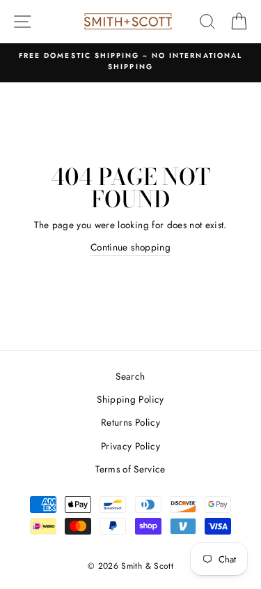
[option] (118, 61)
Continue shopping (130, 247)
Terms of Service (130, 469)
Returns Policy (130, 422)
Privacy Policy (130, 446)
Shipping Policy (130, 399)
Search (130, 376)
